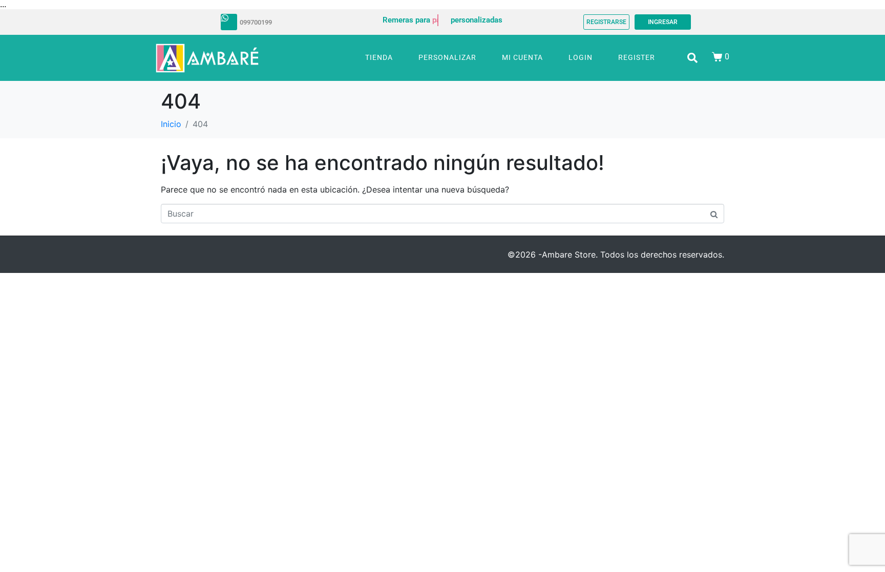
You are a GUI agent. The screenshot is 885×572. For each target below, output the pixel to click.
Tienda (379, 57)
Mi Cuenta (522, 57)
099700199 (256, 22)
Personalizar (447, 57)
